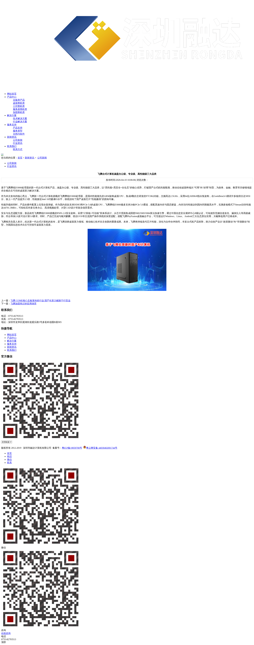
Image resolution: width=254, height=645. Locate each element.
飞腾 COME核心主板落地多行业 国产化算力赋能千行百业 (40, 300)
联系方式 (17, 149)
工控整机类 (19, 106)
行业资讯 (17, 143)
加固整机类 (19, 112)
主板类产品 (19, 100)
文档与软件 (19, 134)
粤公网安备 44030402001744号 (101, 448)
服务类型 (17, 131)
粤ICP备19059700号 (72, 448)
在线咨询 (6, 633)
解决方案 (11, 115)
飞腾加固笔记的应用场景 (23, 303)
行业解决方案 (20, 121)
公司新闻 (17, 140)
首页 (20, 157)
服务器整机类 (20, 109)
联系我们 (11, 146)
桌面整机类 (19, 103)
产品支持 (17, 127)
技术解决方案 (20, 118)
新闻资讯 (11, 137)
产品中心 (11, 97)
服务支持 (11, 124)
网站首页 (11, 93)
